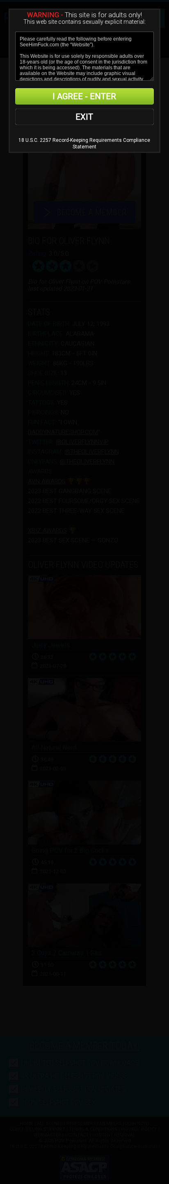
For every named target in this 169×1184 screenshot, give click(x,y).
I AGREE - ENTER (84, 96)
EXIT (84, 117)
